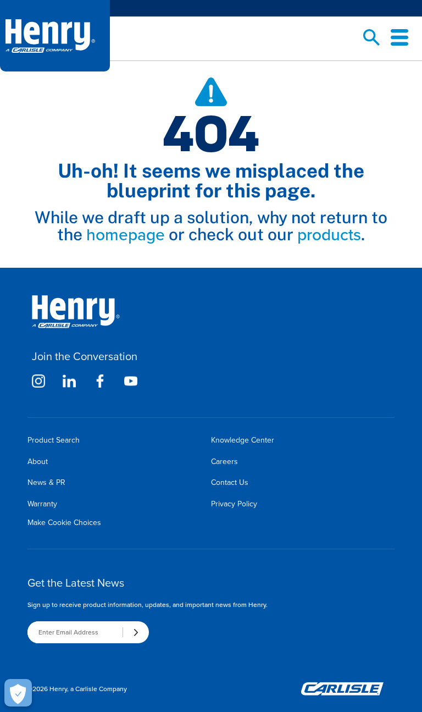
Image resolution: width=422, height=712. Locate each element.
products (329, 235)
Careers (224, 461)
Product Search (53, 440)
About (37, 461)
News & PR (46, 482)
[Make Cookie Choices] (18, 693)
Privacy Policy (234, 504)
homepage (125, 235)
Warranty (42, 504)
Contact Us (229, 482)
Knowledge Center (242, 440)
